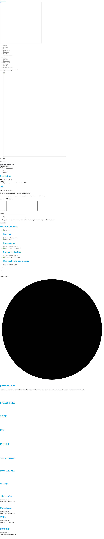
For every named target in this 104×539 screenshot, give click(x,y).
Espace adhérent (7, 55)
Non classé (8, 70)
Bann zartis (6, 48)
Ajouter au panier (5, 166)
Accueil (5, 45)
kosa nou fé (6, 50)
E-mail (2, 216)
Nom (2, 213)
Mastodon (3, 1)
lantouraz (6, 52)
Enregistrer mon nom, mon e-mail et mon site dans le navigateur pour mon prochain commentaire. (28, 220)
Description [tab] (6, 170)
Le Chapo (5, 47)
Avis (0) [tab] (5, 172)
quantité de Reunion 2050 (7, 164)
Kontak (5, 53)
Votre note (3, 199)
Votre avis (3, 211)
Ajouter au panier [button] (12, 237)
